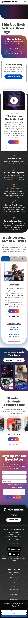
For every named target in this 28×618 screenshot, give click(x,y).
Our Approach (13, 147)
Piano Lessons (14, 327)
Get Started (13, 519)
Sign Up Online (13, 53)
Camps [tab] (14, 260)
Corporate (14, 587)
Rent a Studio (14, 599)
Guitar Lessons (14, 329)
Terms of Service (20, 558)
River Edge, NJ (14, 569)
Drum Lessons (14, 332)
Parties (14, 515)
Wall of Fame (13, 444)
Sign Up (13, 142)
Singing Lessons (14, 334)
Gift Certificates (14, 597)
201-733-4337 (15, 539)
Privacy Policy (11, 558)
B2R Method (14, 589)
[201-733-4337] (22, 2)
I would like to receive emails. (15, 484)
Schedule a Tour (14, 580)
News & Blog (14, 594)
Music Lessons (14, 316)
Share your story (13, 76)
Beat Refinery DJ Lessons (14, 337)
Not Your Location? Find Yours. (14, 536)
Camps (14, 514)
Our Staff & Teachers (14, 360)
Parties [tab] (22, 260)
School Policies (14, 577)
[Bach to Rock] (9, 2)
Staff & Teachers (14, 572)
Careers (14, 582)
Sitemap (14, 560)
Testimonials (14, 592)
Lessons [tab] (5, 260)
